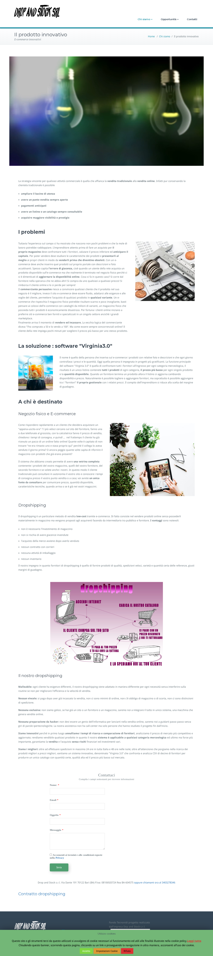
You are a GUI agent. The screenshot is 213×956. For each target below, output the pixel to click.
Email (53, 800)
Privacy (60, 857)
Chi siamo (144, 19)
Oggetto (54, 815)
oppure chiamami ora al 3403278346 (154, 882)
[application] (106, 111)
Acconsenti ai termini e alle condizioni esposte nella (76, 856)
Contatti (192, 19)
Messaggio (55, 830)
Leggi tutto (194, 941)
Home (151, 36)
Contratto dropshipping (41, 893)
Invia (59, 867)
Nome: (53, 785)
